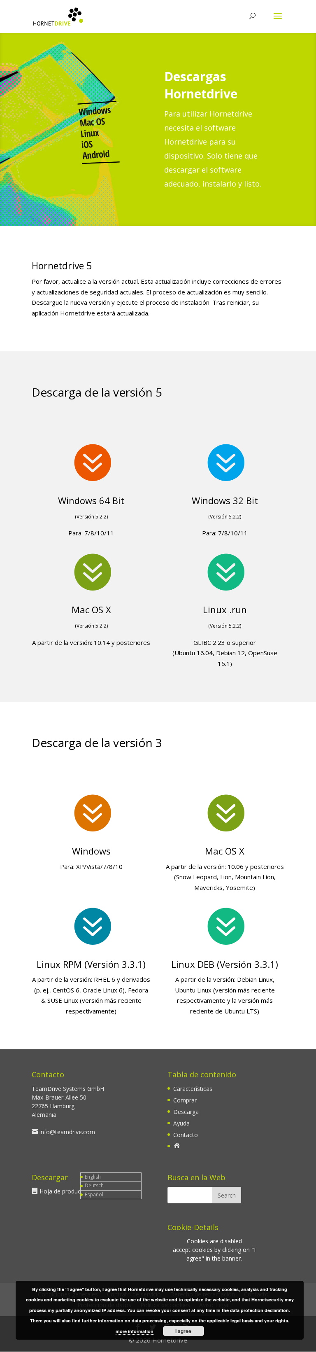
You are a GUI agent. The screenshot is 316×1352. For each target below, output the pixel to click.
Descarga (186, 1112)
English (93, 1176)
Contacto (185, 1135)
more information (134, 1331)
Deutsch (94, 1185)
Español (94, 1194)
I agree (183, 1331)
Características (192, 1089)
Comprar (185, 1100)
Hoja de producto (63, 1191)
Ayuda (181, 1123)
